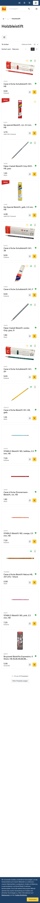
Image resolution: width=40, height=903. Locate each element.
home (3, 19)
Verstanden (33, 899)
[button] (19, 3)
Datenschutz (6, 895)
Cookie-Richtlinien (21, 895)
